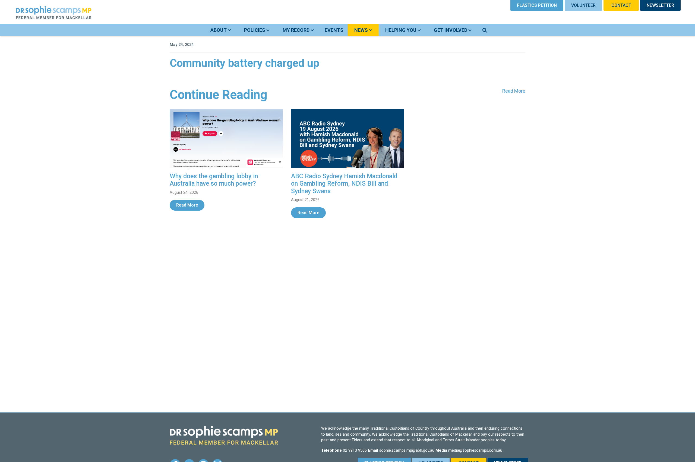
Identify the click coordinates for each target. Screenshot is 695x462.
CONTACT (621, 5)
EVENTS (334, 30)
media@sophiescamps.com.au (475, 450)
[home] (47, 12)
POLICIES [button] (255, 30)
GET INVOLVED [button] (451, 30)
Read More (513, 91)
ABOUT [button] (219, 30)
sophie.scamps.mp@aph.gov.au (406, 450)
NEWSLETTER (660, 5)
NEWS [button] (366, 30)
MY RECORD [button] (297, 30)
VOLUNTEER (583, 5)
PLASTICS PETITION (537, 5)
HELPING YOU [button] (401, 30)
